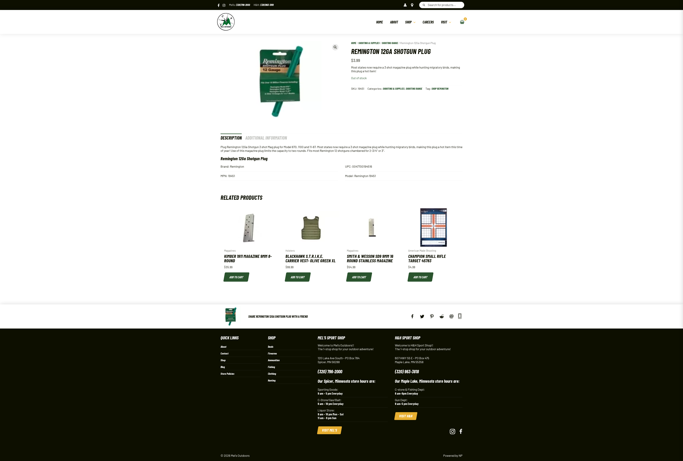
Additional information (266, 137)
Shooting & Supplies (369, 43)
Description (231, 137)
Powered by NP (452, 455)
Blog (223, 366)
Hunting (272, 380)
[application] (413, 22)
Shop (223, 360)
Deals (270, 346)
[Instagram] (224, 5)
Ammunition (274, 360)
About (223, 346)
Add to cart (236, 277)
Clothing (272, 373)
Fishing (271, 366)
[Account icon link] (405, 5)
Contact (225, 353)
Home (353, 43)
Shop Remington (439, 88)
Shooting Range (390, 43)
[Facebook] (218, 5)
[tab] (231, 138)
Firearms (272, 353)
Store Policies (227, 373)
